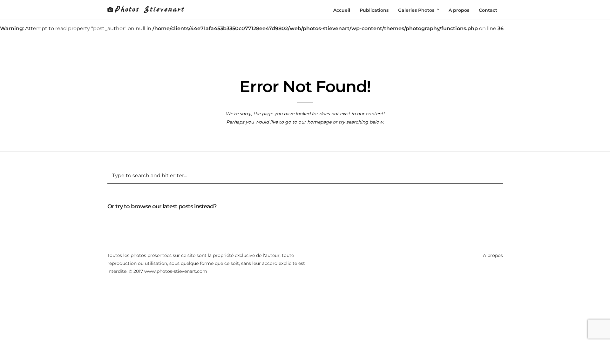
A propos (493, 255)
